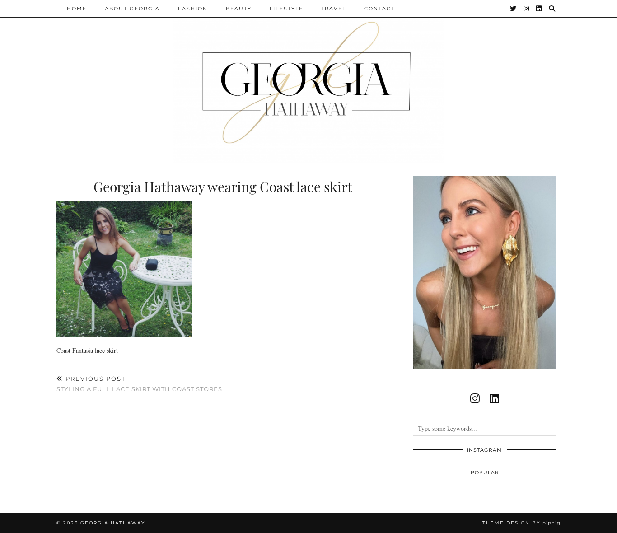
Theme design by (521, 523)
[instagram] (475, 398)
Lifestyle (286, 8)
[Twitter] (513, 8)
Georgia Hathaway (112, 523)
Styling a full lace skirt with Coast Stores (139, 384)
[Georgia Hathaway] (308, 81)
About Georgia (132, 8)
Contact (379, 8)
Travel (333, 8)
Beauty (239, 8)
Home (77, 8)
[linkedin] (494, 398)
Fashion (193, 8)
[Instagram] (527, 8)
